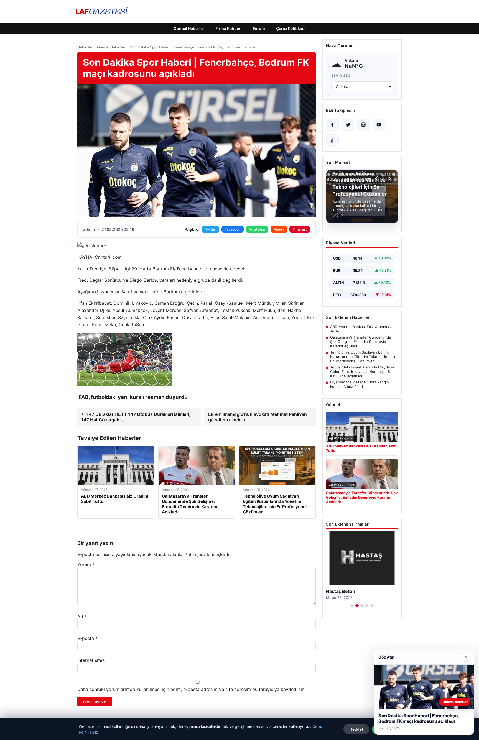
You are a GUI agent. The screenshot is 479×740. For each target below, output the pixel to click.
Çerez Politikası (290, 28)
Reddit (279, 229)
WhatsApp (257, 229)
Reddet (356, 729)
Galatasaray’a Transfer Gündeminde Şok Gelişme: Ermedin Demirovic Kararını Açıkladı (360, 341)
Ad (82, 616)
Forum (259, 28)
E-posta (87, 638)
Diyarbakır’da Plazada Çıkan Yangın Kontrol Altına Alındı (359, 384)
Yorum (86, 564)
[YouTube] (379, 125)
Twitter (210, 229)
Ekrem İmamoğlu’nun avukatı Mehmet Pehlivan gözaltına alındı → (257, 417)
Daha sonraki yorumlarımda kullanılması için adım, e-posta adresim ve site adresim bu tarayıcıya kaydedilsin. (191, 689)
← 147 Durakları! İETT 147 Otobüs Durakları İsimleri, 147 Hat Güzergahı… (135, 417)
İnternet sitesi (91, 660)
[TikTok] (332, 140)
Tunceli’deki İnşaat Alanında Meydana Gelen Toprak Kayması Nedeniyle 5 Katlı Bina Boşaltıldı (362, 371)
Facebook (232, 229)
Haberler (84, 47)
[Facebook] (332, 125)
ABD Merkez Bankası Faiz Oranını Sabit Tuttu (363, 328)
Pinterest (300, 229)
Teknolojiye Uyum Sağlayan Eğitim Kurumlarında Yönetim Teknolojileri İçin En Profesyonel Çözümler (363, 356)
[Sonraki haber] (389, 178)
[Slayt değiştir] (352, 605)
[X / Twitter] (348, 125)
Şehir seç (341, 75)
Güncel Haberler (189, 28)
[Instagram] (363, 125)
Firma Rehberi (228, 28)
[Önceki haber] (377, 178)
